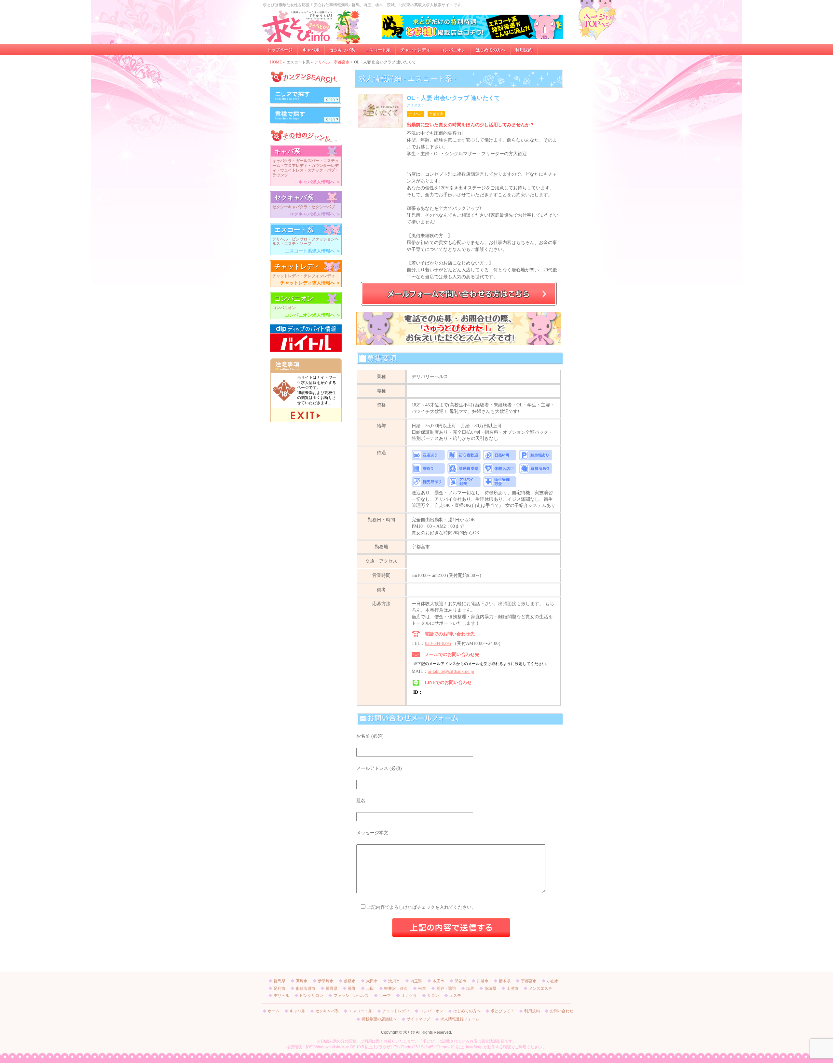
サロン (433, 995)
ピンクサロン (311, 995)
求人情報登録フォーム (459, 1019)
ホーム (274, 1011)
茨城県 (490, 988)
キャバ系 (297, 1011)
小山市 (553, 981)
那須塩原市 (305, 988)
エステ (455, 995)
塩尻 (470, 988)
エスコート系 (360, 1011)
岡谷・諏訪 (446, 988)
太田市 (372, 981)
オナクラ (409, 995)
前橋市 (350, 981)
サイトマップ (418, 1019)
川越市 (482, 981)
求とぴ (409, 1032)
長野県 (331, 988)
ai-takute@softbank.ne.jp (451, 671)
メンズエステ (540, 988)
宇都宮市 (341, 62)
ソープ (385, 995)
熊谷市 (460, 981)
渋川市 (394, 981)
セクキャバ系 (327, 1011)
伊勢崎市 (326, 981)
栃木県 (505, 981)
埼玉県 (416, 981)
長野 (352, 988)
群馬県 (279, 981)
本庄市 (438, 981)
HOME (276, 62)
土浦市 (512, 988)
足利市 (279, 988)
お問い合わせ (561, 1011)
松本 (422, 988)
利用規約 (532, 1011)
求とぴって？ (502, 1011)
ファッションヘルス (351, 995)
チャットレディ (396, 1011)
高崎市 (301, 981)
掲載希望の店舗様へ (379, 1019)
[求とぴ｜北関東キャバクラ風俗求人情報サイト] (311, 37)
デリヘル (322, 62)
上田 (370, 988)
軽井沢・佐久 (396, 988)
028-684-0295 (438, 643)
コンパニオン (431, 1011)
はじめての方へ (467, 1011)
